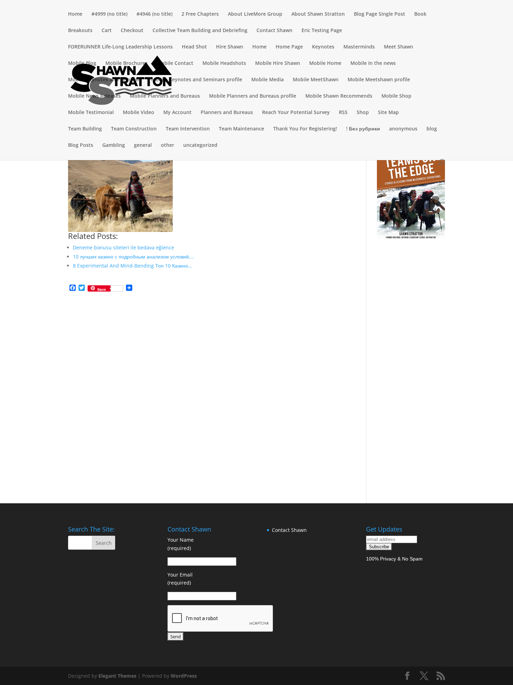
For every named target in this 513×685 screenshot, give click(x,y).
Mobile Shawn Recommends (338, 96)
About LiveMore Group (255, 14)
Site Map (388, 112)
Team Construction (134, 129)
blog (431, 129)
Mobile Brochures (126, 63)
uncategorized (200, 145)
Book (420, 14)
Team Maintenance (241, 129)
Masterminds (359, 47)
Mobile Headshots (224, 63)
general (143, 145)
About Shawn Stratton (318, 14)
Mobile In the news (373, 63)
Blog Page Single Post (379, 14)
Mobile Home (325, 63)
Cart (107, 30)
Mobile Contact (175, 63)
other (167, 145)
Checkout (132, 30)
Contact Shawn (274, 30)
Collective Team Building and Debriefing (200, 30)
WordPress (184, 675)
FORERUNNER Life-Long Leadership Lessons (120, 47)
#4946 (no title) (154, 14)
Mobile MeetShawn (316, 80)
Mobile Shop (396, 96)
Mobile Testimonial (91, 112)
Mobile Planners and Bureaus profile (252, 96)
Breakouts (80, 30)
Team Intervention (188, 129)
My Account (177, 112)
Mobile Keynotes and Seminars (105, 80)
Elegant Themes (117, 675)
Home (75, 14)
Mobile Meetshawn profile (379, 80)
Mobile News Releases (94, 96)
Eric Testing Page (322, 30)
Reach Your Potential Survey (296, 112)
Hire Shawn (229, 47)
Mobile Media (267, 80)
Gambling (113, 145)
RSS (343, 112)
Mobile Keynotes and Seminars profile (196, 80)
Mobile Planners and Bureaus (165, 96)
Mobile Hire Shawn (277, 63)
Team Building (85, 129)
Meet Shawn (398, 47)
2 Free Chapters (200, 14)
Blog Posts (80, 145)
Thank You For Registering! (305, 129)
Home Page (289, 47)
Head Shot (194, 47)
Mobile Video (138, 112)
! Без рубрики (363, 129)
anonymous (403, 129)
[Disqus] (206, 385)
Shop (363, 112)
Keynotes (323, 47)
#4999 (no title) (109, 14)
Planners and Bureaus (227, 112)
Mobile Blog (82, 63)
